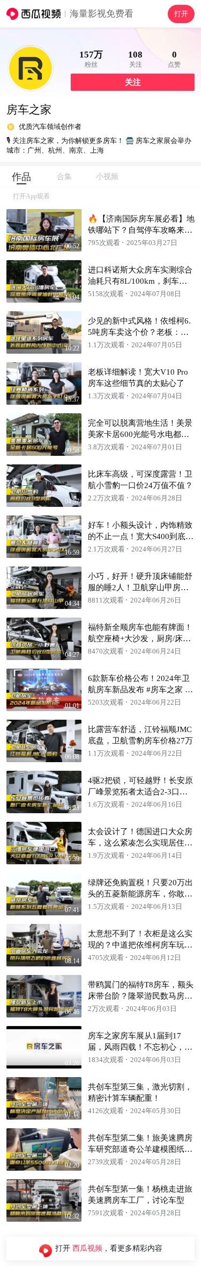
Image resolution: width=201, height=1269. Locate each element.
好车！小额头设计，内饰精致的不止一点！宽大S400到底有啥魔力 (140, 536)
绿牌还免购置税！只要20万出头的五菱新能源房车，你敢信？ (140, 893)
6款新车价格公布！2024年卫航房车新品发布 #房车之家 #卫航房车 (139, 689)
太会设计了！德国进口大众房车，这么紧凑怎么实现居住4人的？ (140, 842)
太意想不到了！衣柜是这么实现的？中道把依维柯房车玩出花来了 (140, 944)
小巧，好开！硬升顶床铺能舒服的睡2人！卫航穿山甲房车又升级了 (140, 587)
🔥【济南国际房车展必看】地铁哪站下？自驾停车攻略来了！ (141, 230)
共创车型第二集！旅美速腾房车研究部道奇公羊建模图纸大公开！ (140, 1149)
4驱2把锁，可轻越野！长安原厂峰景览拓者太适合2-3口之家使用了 (140, 791)
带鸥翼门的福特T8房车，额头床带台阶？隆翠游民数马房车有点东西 (140, 996)
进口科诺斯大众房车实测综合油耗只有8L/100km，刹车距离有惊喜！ (140, 281)
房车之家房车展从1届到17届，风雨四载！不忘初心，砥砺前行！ (140, 1047)
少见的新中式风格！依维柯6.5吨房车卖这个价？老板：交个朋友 (139, 332)
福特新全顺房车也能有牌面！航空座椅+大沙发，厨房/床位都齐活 (140, 638)
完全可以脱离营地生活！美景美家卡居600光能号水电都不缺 (140, 434)
